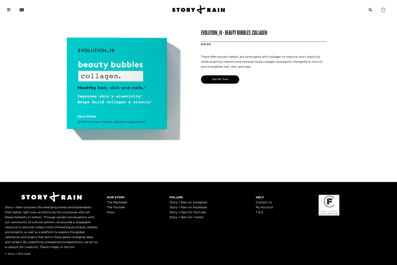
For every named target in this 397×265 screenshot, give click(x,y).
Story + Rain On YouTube (188, 212)
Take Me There (220, 79)
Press (111, 212)
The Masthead (117, 202)
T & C (259, 212)
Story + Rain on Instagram (188, 202)
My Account (264, 207)
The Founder (116, 207)
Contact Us (264, 202)
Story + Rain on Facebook (188, 207)
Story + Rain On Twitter (187, 217)
